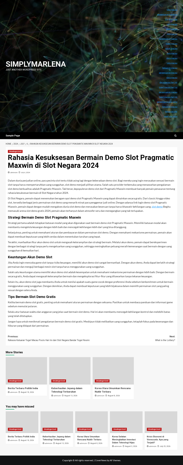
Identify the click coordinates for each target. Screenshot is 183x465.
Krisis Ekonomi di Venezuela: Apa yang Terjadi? (157, 439)
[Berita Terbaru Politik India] (26, 371)
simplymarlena (36, 64)
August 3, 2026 (131, 446)
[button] (175, 135)
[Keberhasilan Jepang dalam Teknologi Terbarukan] (69, 371)
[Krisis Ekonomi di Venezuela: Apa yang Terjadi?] (161, 422)
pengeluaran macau (168, 72)
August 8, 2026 (114, 396)
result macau (171, 48)
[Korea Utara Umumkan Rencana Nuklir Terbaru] (113, 371)
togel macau (171, 43)
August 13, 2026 (70, 396)
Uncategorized (15, 151)
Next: (165, 338)
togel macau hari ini (168, 97)
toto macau (172, 63)
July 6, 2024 (25, 172)
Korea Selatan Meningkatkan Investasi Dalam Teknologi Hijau (124, 439)
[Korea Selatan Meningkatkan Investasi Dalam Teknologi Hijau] (126, 422)
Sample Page (13, 135)
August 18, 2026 (27, 392)
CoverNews (101, 460)
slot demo (157, 206)
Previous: (48, 338)
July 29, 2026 (165, 446)
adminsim (14, 172)
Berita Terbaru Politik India (23, 388)
